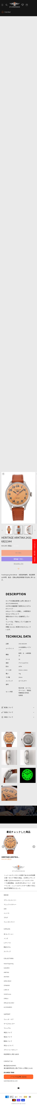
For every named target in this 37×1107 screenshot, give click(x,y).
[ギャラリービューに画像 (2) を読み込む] (18, 529)
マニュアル (7, 1028)
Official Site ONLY (9, 1003)
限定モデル (7, 947)
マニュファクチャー (10, 904)
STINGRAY (7, 985)
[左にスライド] (2, 530)
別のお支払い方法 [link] (18, 563)
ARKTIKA (6, 972)
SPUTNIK (6, 977)
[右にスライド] (35, 530)
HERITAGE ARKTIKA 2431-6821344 (10, 857)
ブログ (6, 917)
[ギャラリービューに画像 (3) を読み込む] (28, 529)
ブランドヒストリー (10, 900)
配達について (8, 1041)
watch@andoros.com (10, 1081)
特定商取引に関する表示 (11, 1054)
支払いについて (8, 1045)
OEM (5, 909)
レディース (7, 943)
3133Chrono (7, 994)
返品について (8, 1037)
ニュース (6, 913)
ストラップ (7, 951)
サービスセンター (9, 1024)
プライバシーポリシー (11, 1050)
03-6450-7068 (9, 1072)
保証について (8, 1032)
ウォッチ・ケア (8, 1019)
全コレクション (8, 934)
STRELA (6, 998)
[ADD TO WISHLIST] (18, 568)
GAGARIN (6, 968)
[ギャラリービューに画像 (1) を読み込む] (9, 529)
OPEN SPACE (7, 981)
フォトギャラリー (9, 922)
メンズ (6, 938)
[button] (2, 5)
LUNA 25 (6, 990)
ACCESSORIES (8, 1007)
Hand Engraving (8, 963)
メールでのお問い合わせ (18, 1077)
